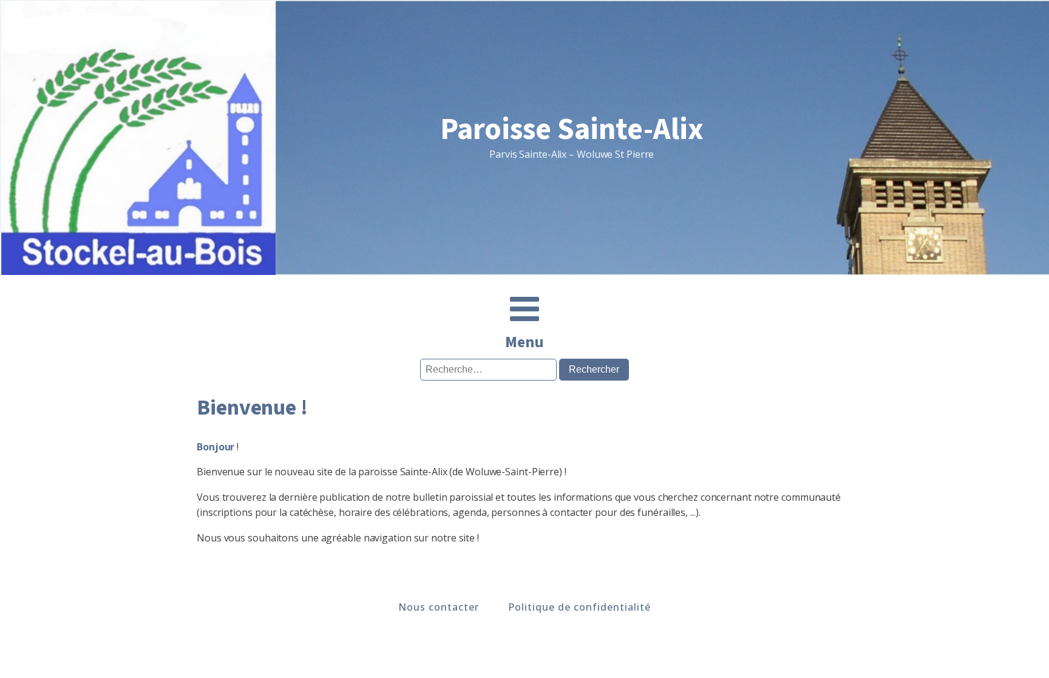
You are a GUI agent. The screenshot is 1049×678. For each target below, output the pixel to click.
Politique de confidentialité (579, 607)
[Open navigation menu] (524, 310)
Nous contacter (438, 607)
